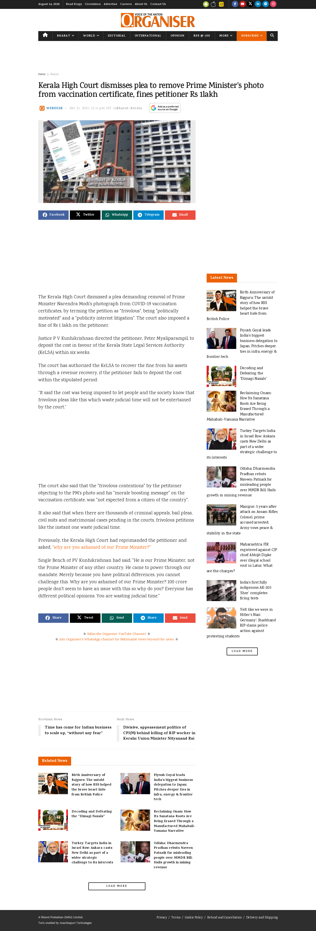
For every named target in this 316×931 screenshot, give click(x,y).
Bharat (63, 36)
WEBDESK (54, 108)
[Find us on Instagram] (273, 4)
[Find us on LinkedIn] (258, 4)
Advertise (110, 4)
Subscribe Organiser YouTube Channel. (116, 634)
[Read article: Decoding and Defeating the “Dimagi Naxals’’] (53, 820)
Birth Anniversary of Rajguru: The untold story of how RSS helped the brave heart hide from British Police (91, 784)
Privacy (162, 917)
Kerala (136, 108)
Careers (126, 4)
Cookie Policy (194, 917)
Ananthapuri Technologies (75, 923)
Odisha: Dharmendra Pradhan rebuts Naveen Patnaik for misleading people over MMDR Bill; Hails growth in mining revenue (173, 855)
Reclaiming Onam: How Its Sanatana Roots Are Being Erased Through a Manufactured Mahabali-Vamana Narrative (174, 821)
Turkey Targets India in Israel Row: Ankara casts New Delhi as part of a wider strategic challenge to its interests (92, 853)
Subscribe (250, 36)
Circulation (93, 4)
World (89, 36)
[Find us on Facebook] (235, 4)
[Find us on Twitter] (250, 4)
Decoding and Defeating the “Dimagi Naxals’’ (92, 814)
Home (41, 74)
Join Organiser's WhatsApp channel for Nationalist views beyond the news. (116, 639)
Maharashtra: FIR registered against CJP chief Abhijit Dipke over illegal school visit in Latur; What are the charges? (242, 558)
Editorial (117, 36)
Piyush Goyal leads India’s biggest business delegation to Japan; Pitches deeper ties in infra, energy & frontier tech (173, 787)
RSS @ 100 (202, 36)
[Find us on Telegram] (265, 4)
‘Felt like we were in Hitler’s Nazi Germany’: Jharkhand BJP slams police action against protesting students (241, 623)
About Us (141, 4)
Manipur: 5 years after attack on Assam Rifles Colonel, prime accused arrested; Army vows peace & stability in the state (242, 520)
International (148, 36)
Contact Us (158, 4)
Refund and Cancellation (224, 917)
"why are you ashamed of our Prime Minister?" (101, 547)
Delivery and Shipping (262, 917)
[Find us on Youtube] (242, 4)
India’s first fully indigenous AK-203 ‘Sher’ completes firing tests (255, 591)
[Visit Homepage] (158, 20)
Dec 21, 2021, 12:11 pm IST (91, 108)
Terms (175, 917)
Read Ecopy (74, 4)
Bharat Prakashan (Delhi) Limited (61, 917)
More (224, 36)
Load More (116, 886)
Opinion (177, 36)
